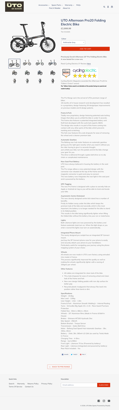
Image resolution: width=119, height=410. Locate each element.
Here (89, 64)
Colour (63, 39)
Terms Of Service (15, 387)
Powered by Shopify (103, 405)
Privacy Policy (46, 384)
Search (11, 384)
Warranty (21, 384)
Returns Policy (33, 384)
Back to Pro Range (61, 367)
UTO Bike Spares (91, 405)
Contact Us (29, 387)
